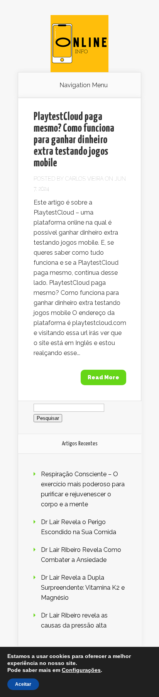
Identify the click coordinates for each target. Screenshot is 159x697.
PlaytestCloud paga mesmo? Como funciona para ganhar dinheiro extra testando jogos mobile (74, 140)
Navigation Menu (83, 85)
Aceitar (23, 684)
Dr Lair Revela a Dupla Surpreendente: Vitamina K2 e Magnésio (83, 587)
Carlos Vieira (84, 179)
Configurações (81, 670)
